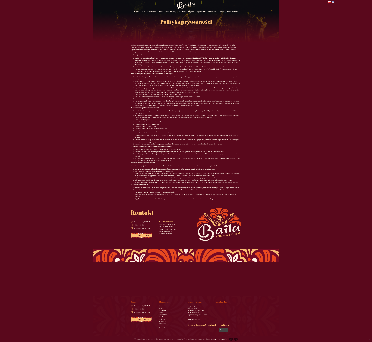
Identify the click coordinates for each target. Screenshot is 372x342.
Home (136, 12)
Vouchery (182, 12)
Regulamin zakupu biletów (195, 310)
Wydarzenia (201, 12)
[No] (370, 339)
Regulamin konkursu (193, 319)
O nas (143, 12)
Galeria (221, 12)
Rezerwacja (151, 12)
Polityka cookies (192, 308)
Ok (231, 339)
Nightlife (191, 12)
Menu (160, 12)
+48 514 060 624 (139, 225)
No (236, 339)
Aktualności (212, 12)
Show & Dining (170, 12)
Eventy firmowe (232, 12)
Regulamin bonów (193, 312)
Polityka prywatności (193, 306)
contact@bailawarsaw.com (142, 228)
